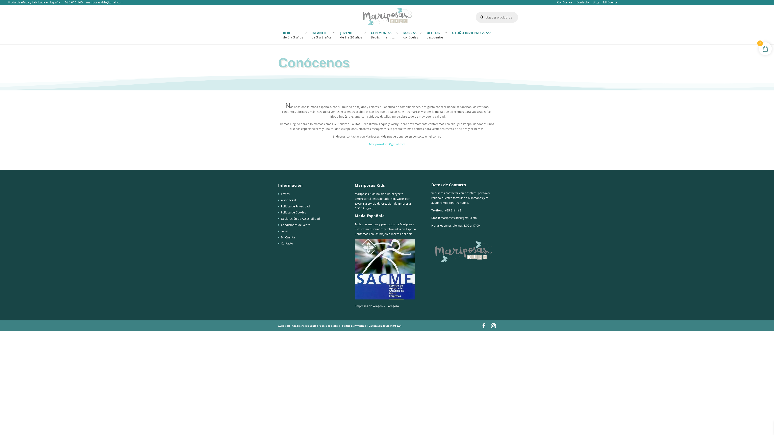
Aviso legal (284, 325)
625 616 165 (74, 2)
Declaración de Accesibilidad (300, 219)
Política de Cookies (293, 212)
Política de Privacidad (295, 206)
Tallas (284, 231)
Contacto (582, 2)
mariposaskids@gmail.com (459, 218)
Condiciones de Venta (295, 225)
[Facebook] (483, 325)
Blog (596, 2)
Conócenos (564, 2)
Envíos (285, 194)
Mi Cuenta (609, 2)
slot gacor (397, 199)
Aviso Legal (288, 200)
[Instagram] (493, 325)
